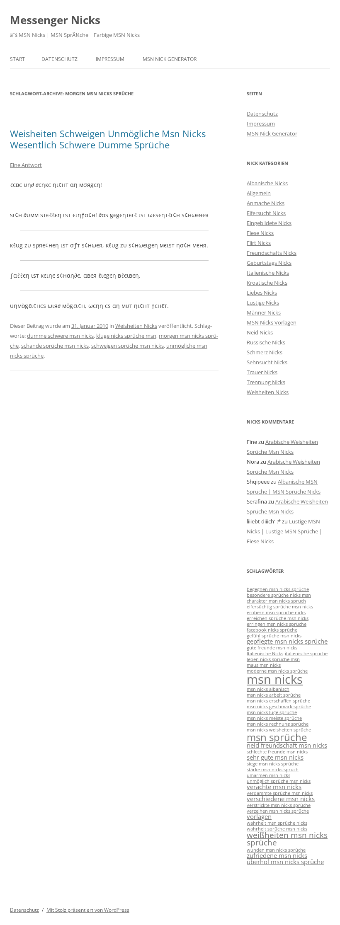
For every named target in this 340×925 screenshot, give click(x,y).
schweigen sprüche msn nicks (127, 345)
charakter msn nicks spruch (276, 601)
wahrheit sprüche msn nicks (277, 829)
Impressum (110, 59)
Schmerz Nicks (264, 352)
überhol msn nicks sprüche (285, 861)
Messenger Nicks (55, 19)
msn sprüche (277, 737)
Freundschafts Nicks (271, 253)
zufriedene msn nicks (277, 855)
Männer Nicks (264, 312)
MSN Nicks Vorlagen (271, 322)
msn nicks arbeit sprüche (274, 695)
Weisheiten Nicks (136, 325)
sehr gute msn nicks (275, 757)
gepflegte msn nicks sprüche (287, 641)
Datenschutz (59, 59)
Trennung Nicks (266, 382)
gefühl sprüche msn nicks (274, 636)
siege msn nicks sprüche (273, 764)
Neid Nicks (260, 332)
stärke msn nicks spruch (273, 769)
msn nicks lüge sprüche (272, 712)
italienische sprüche (306, 653)
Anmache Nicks (265, 203)
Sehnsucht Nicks (267, 362)
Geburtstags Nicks (269, 262)
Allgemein (259, 193)
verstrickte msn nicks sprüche (279, 805)
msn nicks (275, 679)
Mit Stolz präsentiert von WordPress (87, 909)
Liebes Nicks (262, 292)
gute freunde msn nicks (272, 648)
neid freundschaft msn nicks (287, 745)
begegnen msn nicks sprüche (278, 589)
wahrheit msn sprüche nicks (277, 823)
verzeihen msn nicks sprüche (278, 811)
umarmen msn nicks (268, 775)
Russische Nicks (266, 342)
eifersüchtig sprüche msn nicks (280, 607)
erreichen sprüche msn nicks (277, 618)
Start (17, 59)
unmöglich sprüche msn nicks (279, 781)
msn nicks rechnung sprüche (277, 724)
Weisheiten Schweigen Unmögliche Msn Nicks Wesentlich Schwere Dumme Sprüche (108, 138)
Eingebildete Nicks (269, 223)
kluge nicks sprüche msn (126, 335)
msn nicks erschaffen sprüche (278, 701)
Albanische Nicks (267, 183)
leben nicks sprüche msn (273, 659)
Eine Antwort (26, 165)
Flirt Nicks (259, 243)
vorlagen (259, 816)
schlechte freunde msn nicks (277, 752)
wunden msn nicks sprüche (276, 850)
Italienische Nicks (268, 272)
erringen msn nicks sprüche (276, 624)
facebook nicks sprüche (272, 630)
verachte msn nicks (274, 786)
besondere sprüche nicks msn (279, 595)
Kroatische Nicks (267, 282)
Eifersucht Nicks (266, 213)
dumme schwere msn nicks (60, 335)
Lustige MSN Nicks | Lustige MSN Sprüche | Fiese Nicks (284, 531)
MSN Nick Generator (170, 59)
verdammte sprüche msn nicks (280, 793)
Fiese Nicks (260, 233)
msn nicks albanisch (268, 689)
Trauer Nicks (262, 372)
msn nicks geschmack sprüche (279, 706)
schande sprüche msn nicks (55, 345)
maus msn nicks (264, 665)
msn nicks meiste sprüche (274, 718)
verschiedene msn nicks (281, 798)
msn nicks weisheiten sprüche (279, 730)
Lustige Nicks (263, 302)
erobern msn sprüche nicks (276, 612)
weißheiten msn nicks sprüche (287, 839)
